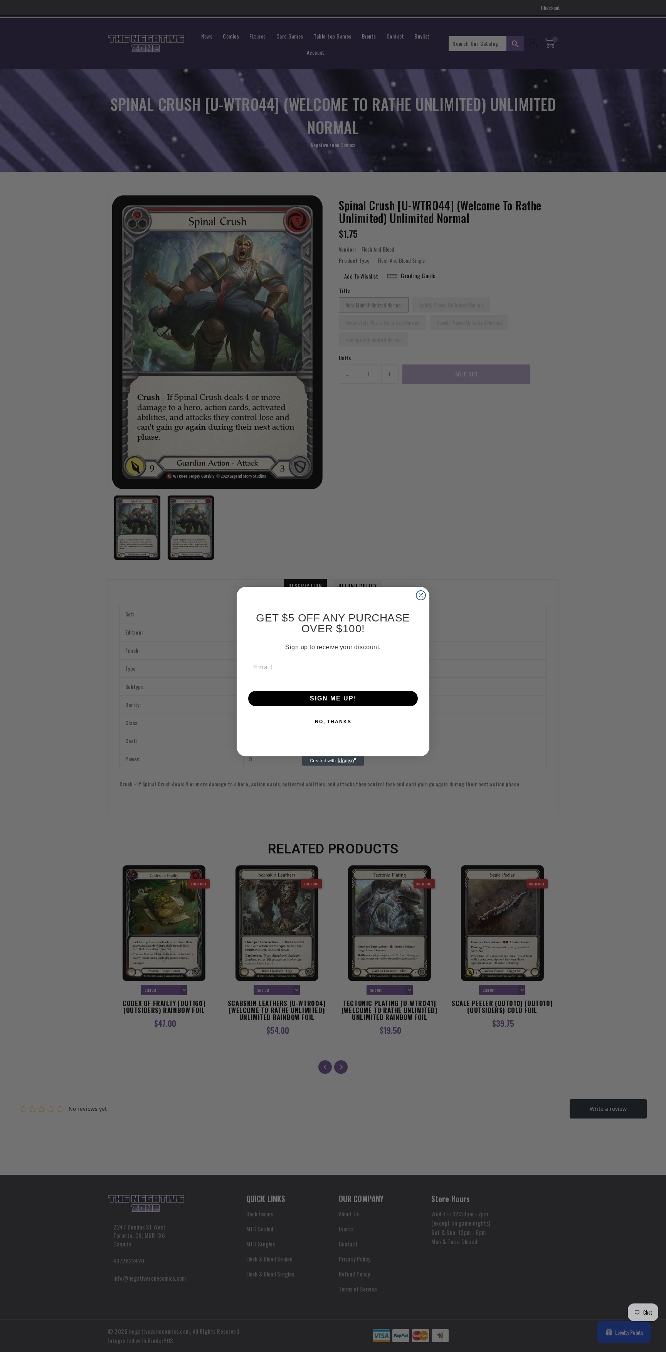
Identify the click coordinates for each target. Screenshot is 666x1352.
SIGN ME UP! (333, 698)
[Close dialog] (421, 595)
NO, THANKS (333, 721)
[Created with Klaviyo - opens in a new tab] (333, 761)
